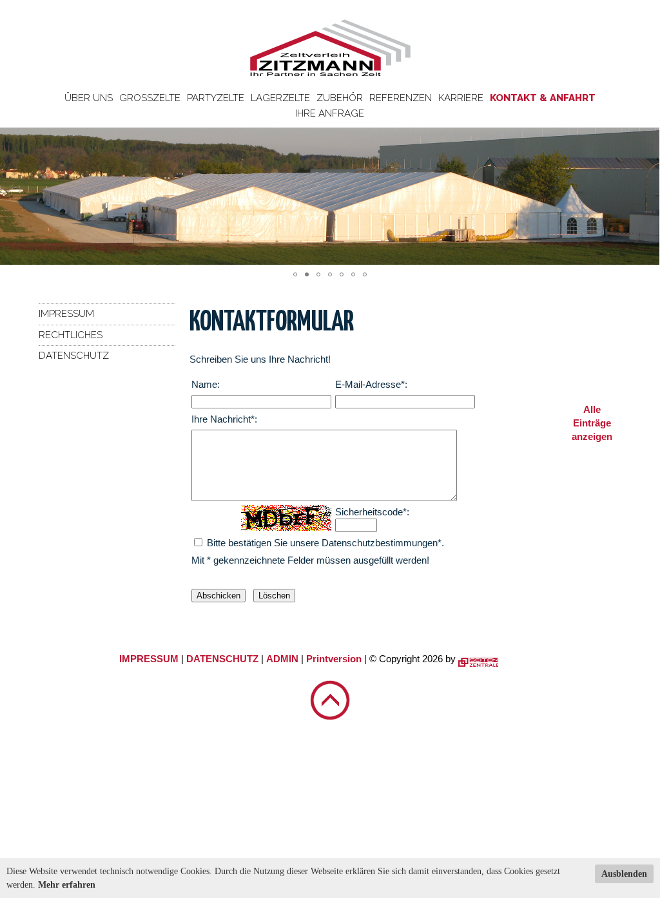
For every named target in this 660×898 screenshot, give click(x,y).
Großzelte (149, 98)
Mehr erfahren (66, 885)
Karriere (460, 98)
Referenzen (400, 98)
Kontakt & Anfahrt (543, 98)
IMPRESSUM (149, 658)
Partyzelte (215, 98)
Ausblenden (624, 874)
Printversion (334, 658)
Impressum (66, 314)
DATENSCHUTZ (222, 658)
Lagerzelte (280, 98)
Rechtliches (70, 335)
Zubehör (339, 98)
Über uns (88, 98)
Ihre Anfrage (329, 113)
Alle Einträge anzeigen (592, 423)
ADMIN (282, 658)
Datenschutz (74, 355)
